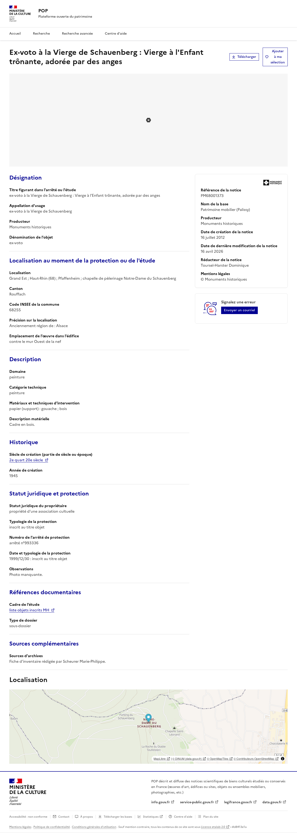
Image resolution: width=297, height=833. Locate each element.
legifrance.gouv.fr (238, 802)
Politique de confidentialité (51, 827)
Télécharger (246, 56)
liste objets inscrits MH (29, 610)
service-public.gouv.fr (197, 802)
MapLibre (160, 759)
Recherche (41, 33)
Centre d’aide (183, 817)
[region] (148, 726)
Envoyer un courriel (239, 310)
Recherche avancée (77, 33)
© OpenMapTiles (217, 759)
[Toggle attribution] (282, 758)
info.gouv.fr (160, 802)
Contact (63, 817)
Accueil (15, 33)
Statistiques (150, 817)
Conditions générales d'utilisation (94, 827)
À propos (86, 817)
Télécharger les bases (118, 817)
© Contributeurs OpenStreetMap (254, 759)
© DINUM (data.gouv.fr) (187, 759)
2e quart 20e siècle (26, 460)
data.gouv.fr (272, 802)
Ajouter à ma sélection (278, 57)
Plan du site (210, 817)
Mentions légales (20, 827)
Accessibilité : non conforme (28, 817)
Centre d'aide (116, 33)
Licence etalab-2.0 (213, 827)
